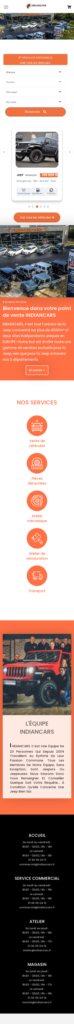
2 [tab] (33, 206)
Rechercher (33, 111)
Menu (6, 6)
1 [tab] (29, 206)
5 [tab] (44, 206)
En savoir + (37, 370)
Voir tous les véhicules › (35, 63)
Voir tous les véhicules (36, 217)
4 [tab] (40, 206)
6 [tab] (48, 206)
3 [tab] (37, 206)
